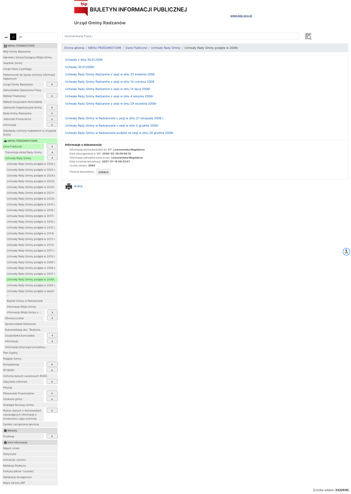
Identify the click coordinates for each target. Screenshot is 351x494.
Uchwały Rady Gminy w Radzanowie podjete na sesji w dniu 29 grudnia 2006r (119, 133)
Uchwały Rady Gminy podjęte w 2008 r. (31, 267)
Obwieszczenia (14, 318)
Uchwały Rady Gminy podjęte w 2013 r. (31, 239)
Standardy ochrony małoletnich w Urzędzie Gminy (29, 132)
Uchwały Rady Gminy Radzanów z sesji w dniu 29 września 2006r (110, 103)
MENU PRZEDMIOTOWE (105, 48)
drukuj (77, 186)
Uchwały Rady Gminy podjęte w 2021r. (30, 192)
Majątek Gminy (12, 358)
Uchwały (71, 125)
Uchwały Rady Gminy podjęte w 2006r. (31, 279)
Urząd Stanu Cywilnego (17, 68)
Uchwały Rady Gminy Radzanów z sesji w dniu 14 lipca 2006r (107, 89)
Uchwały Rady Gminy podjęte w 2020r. (31, 198)
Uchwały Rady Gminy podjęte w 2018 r (31, 210)
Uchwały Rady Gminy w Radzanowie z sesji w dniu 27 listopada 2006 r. (114, 118)
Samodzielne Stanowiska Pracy (22, 90)
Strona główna (74, 48)
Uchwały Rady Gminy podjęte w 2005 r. (31, 285)
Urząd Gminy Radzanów (18, 84)
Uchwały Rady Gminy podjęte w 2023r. (31, 181)
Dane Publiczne (12, 146)
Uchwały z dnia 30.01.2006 (84, 59)
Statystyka (9, 453)
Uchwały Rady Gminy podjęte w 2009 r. (31, 262)
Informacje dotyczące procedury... (26, 347)
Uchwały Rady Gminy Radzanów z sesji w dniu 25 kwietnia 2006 (110, 74)
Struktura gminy (12, 399)
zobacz (103, 172)
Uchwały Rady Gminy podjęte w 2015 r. (31, 227)
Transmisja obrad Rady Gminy (23, 152)
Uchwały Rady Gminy (18, 158)
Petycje (7, 387)
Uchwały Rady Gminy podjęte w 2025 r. (31, 169)
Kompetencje (11, 364)
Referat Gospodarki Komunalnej (22, 101)
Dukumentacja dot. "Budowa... (23, 329)
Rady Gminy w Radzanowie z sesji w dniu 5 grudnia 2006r (118, 125)
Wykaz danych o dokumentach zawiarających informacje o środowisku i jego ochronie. (22, 414)
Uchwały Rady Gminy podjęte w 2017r (30, 215)
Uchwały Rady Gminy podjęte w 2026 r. (31, 163)
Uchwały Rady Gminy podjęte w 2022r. (31, 187)
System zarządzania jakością (21, 424)
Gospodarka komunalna (19, 335)
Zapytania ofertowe (15, 381)
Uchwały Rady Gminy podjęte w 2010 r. (31, 256)
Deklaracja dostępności (17, 477)
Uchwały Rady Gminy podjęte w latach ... (30, 293)
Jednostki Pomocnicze (17, 119)
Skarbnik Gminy (12, 63)
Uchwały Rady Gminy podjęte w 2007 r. (31, 273)
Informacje (9, 124)
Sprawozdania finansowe (20, 323)
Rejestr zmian (11, 448)
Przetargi (8, 436)
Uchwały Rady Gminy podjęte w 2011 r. (31, 250)
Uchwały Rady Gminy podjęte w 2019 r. (31, 204)
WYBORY (9, 370)
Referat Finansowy (14, 95)
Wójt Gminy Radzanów (17, 51)
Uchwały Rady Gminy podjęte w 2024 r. (31, 175)
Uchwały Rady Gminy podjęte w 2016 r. (31, 221)
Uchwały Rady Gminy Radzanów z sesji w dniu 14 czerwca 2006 (109, 81)
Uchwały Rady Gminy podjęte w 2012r (30, 244)
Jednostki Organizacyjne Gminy (22, 107)
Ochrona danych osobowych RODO (25, 375)
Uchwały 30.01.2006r (79, 67)
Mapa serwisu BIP (14, 482)
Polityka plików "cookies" (18, 471)
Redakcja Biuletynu (14, 465)
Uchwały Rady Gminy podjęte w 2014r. (30, 233)
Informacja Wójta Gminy (21, 306)
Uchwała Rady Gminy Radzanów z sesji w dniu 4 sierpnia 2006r (109, 96)
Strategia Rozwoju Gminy (18, 404)
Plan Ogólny (10, 352)
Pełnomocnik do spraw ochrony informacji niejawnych (29, 76)
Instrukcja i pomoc (14, 459)
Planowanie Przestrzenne (18, 393)
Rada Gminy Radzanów (17, 113)
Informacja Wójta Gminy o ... (24, 312)
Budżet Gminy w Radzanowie (25, 300)
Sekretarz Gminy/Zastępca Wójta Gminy (27, 57)
